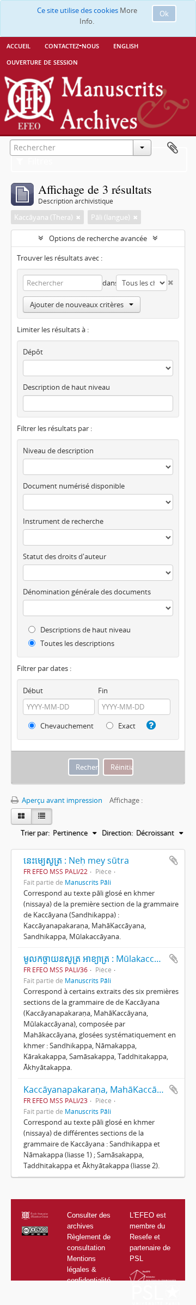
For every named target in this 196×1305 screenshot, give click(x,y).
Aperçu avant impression (61, 800)
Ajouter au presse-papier (173, 860)
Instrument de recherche (63, 521)
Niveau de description (58, 450)
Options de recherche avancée (98, 238)
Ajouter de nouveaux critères (77, 304)
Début (33, 690)
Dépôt (33, 352)
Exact (126, 726)
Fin (103, 690)
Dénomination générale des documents (87, 592)
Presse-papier (172, 148)
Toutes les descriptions (76, 643)
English (125, 45)
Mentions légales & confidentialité (89, 1269)
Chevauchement (66, 726)
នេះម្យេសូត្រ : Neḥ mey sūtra (76, 860)
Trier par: (35, 833)
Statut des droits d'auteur (64, 556)
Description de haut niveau (66, 387)
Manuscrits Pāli (88, 882)
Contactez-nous (72, 45)
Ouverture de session (42, 61)
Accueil (18, 45)
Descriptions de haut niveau (85, 630)
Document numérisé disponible (74, 486)
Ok (164, 13)
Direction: (117, 833)
